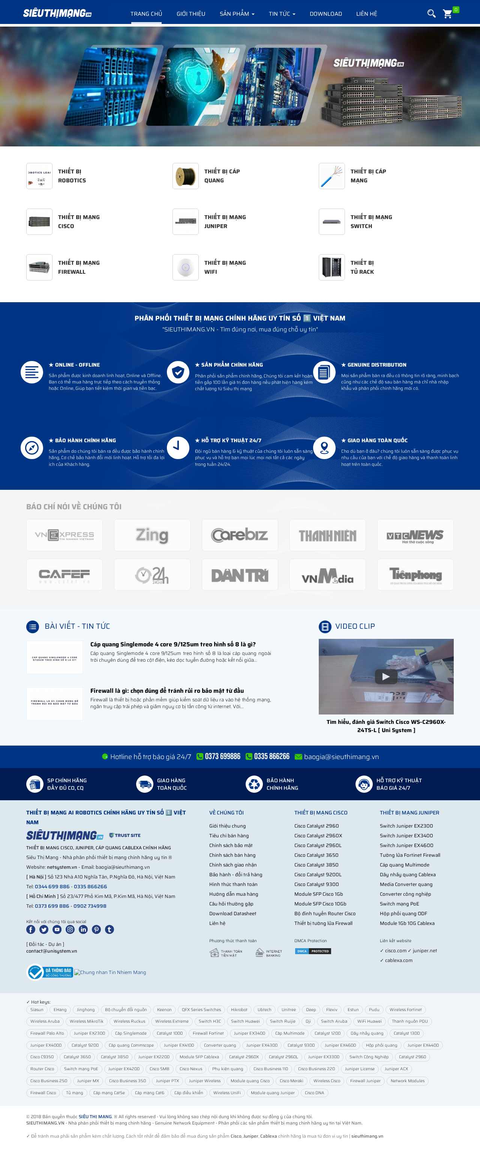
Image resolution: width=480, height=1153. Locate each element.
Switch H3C (210, 1021)
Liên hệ (366, 13)
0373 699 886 (52, 906)
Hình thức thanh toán (233, 884)
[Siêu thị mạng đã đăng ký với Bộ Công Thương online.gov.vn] (49, 972)
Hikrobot (239, 1010)
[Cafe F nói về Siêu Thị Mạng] (64, 574)
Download (326, 13)
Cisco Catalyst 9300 (316, 884)
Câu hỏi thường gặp (231, 904)
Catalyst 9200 (85, 1045)
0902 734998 (90, 906)
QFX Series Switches (201, 1010)
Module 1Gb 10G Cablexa (407, 923)
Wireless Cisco (327, 1081)
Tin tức (280, 13)
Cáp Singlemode (131, 1033)
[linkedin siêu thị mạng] (85, 929)
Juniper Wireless (204, 1081)
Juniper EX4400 (423, 1045)
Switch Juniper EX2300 (406, 826)
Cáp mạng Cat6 (149, 1093)
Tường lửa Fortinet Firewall (410, 855)
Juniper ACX (396, 1069)
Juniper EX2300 (89, 1033)
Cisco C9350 (42, 1057)
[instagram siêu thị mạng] (72, 929)
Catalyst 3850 (114, 1057)
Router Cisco (42, 1069)
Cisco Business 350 (127, 1081)
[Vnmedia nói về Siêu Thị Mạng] (328, 574)
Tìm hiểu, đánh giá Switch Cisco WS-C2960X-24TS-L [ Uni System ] (386, 725)
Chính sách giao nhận (233, 865)
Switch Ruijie (283, 1021)
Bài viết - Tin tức (77, 626)
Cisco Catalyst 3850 (316, 865)
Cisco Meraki (291, 1081)
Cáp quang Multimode (404, 865)
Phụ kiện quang (227, 1069)
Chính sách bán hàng (232, 855)
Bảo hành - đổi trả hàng (235, 875)
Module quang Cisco (250, 1081)
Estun (353, 1010)
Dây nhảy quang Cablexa (408, 875)
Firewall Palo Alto (47, 1033)
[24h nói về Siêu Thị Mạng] (152, 574)
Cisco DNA (314, 1093)
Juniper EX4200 (124, 1069)
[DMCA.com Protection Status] (313, 951)
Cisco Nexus (191, 1069)
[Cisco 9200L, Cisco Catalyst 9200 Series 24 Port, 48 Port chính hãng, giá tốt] (240, 86)
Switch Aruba (334, 1021)
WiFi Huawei (369, 1021)
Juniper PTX (167, 1081)
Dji (308, 1021)
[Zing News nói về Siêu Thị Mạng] (152, 534)
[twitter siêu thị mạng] (45, 929)
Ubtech (265, 1010)
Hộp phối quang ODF (403, 913)
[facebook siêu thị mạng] (32, 929)
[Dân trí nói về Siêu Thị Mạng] (240, 574)
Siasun (37, 1010)
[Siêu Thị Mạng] (57, 13)
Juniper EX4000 (46, 1045)
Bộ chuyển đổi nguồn (126, 1010)
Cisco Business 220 (316, 1069)
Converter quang (220, 1045)
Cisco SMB (160, 1069)
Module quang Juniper (273, 1093)
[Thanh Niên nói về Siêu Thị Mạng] (328, 534)
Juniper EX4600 (340, 1045)
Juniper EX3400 (249, 1033)
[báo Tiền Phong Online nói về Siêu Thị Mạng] (415, 574)
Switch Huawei (245, 1021)
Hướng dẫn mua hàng (233, 894)
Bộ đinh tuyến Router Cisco (325, 913)
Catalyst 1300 (407, 1033)
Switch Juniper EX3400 (406, 836)
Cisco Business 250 (48, 1081)
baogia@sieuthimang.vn (341, 757)
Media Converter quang (406, 884)
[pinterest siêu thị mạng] (98, 929)
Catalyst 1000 (170, 1033)
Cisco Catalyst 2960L (318, 845)
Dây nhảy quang (367, 1033)
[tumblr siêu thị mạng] (111, 929)
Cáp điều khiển (188, 1093)
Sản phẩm (235, 13)
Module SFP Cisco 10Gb (320, 904)
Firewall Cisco (43, 1093)
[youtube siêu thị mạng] (58, 929)
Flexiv (332, 1010)
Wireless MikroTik (87, 1021)
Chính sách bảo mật (231, 845)
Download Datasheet (232, 913)
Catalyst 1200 (327, 1033)
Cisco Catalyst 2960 (316, 826)
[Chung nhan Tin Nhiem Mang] (110, 972)
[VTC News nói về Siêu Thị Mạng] (415, 534)
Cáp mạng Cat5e (109, 1093)
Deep (311, 1010)
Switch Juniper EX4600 (407, 845)
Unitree (289, 1010)
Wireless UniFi (227, 1093)
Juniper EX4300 (262, 1045)
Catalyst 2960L (283, 1057)
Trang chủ (146, 13)
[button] (431, 14)
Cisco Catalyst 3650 (316, 855)
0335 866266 (90, 886)
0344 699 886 (52, 886)
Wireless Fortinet (406, 1010)
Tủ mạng (74, 1093)
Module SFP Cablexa (199, 1057)
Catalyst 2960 (412, 1057)
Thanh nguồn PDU (410, 1021)
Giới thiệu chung (227, 826)
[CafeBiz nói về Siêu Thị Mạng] (240, 534)
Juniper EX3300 (323, 1057)
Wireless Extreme (172, 1021)
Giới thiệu (191, 13)
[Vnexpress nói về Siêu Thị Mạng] (64, 534)
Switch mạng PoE (399, 904)
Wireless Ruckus (129, 1021)
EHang (60, 1010)
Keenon (164, 1010)
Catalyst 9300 (301, 1045)
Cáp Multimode (289, 1033)
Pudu (374, 1010)
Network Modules (407, 1081)
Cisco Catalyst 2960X (318, 836)
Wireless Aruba (45, 1021)
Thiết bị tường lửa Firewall (323, 923)
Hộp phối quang (382, 1045)
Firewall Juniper (365, 1081)
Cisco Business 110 (271, 1069)
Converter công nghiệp (405, 894)
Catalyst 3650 (77, 1057)
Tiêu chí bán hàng (229, 836)
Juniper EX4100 (179, 1045)
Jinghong (86, 1010)
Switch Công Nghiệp (369, 1057)
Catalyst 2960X (244, 1057)
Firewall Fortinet (208, 1033)
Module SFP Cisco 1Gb (318, 894)
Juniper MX (88, 1081)
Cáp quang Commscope (131, 1045)
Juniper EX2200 (154, 1057)
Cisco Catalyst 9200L (318, 875)
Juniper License (360, 1069)
